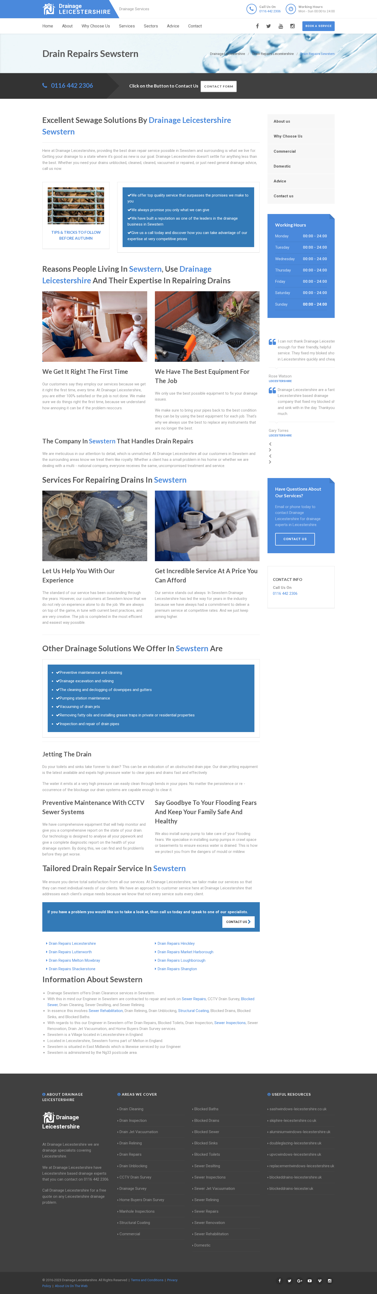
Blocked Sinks (206, 1143)
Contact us (283, 196)
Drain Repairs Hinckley (176, 943)
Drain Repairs (131, 1154)
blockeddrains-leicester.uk (291, 1188)
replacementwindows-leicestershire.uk (302, 1166)
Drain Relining (131, 1143)
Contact (195, 26)
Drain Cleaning (131, 1109)
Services (127, 26)
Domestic (282, 166)
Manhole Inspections (137, 1211)
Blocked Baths (206, 1109)
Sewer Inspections (230, 1022)
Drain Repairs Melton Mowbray (74, 960)
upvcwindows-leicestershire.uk (295, 1154)
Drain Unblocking (133, 1166)
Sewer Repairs (194, 999)
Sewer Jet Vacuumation (214, 1188)
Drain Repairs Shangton (177, 969)
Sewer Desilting (207, 1166)
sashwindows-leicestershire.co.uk (298, 1109)
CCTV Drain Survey (135, 1177)
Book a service (318, 26)
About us (282, 121)
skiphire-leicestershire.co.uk (293, 1120)
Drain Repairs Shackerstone (72, 969)
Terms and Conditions (147, 1280)
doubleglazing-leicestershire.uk (295, 1143)
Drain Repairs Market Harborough (185, 952)
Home (47, 26)
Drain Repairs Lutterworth (70, 952)
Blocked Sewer (206, 1132)
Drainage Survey (133, 1188)
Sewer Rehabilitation (106, 1010)
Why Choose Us (96, 26)
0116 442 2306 (270, 11)
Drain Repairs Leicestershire (72, 943)
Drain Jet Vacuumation (139, 1132)
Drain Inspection (133, 1120)
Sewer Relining (206, 1200)
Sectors (151, 26)
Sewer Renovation (209, 1222)
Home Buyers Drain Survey (142, 1200)
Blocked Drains (206, 1120)
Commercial (285, 151)
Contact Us (237, 922)
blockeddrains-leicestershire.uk (296, 1177)
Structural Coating (193, 1010)
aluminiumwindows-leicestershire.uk (300, 1132)
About (67, 26)
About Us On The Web (71, 1286)
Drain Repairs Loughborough (181, 960)
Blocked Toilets (207, 1154)
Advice (173, 26)
